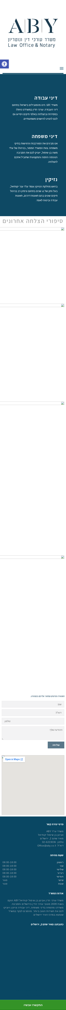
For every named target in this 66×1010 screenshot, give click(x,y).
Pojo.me (27, 990)
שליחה (56, 745)
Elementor (38, 994)
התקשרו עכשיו (33, 1005)
